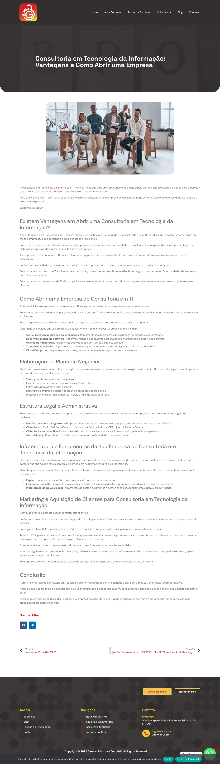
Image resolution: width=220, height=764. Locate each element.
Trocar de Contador (139, 12)
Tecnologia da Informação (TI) (58, 187)
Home (94, 12)
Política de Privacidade (188, 759)
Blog (180, 12)
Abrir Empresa (112, 12)
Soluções (162, 12)
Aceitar (168, 759)
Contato (194, 12)
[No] (215, 759)
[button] (23, 625)
